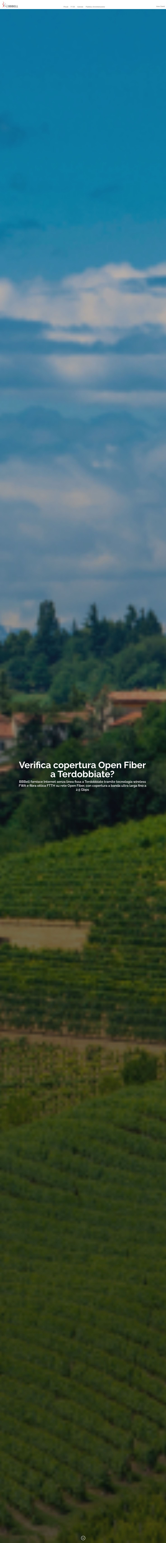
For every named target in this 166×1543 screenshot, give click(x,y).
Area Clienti (160, 6)
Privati (66, 7)
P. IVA (73, 7)
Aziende (80, 7)
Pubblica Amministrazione (95, 7)
